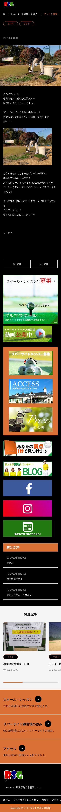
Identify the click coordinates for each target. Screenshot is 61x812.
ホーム (6, 799)
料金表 (45, 799)
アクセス (56, 799)
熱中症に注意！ (15, 579)
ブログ (27, 24)
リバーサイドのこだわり (25, 799)
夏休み (10, 563)
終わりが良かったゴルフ (19, 595)
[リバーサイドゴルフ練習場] (8, 5)
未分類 (11, 24)
